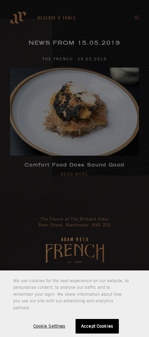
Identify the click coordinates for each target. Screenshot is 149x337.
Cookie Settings (49, 326)
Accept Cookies (97, 326)
